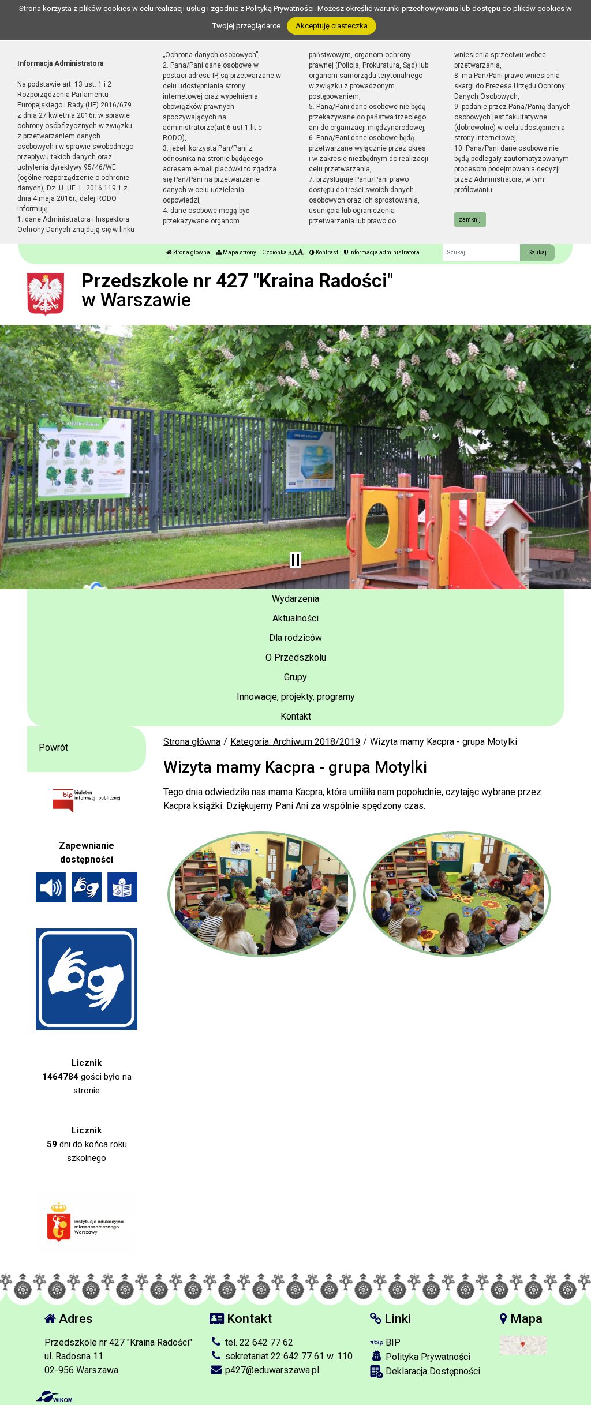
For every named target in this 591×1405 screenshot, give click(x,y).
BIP (392, 1342)
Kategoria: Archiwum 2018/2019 (295, 741)
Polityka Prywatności (426, 1356)
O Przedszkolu (295, 657)
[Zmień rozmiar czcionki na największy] (300, 252)
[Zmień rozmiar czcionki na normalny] (290, 252)
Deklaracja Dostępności (431, 1371)
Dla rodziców (295, 637)
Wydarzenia (295, 598)
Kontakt (295, 716)
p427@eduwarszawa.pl (271, 1370)
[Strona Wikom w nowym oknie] (54, 1396)
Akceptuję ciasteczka (332, 25)
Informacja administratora (384, 252)
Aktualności (295, 618)
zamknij (470, 219)
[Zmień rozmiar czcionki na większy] (294, 252)
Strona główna (190, 252)
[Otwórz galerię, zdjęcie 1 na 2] (261, 894)
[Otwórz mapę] (523, 1344)
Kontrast (326, 252)
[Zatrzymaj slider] (295, 560)
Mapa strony (239, 252)
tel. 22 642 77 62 (258, 1342)
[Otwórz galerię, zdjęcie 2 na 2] (457, 894)
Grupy (295, 677)
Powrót (53, 747)
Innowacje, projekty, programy (296, 696)
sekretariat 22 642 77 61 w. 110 (288, 1356)
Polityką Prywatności (280, 8)
